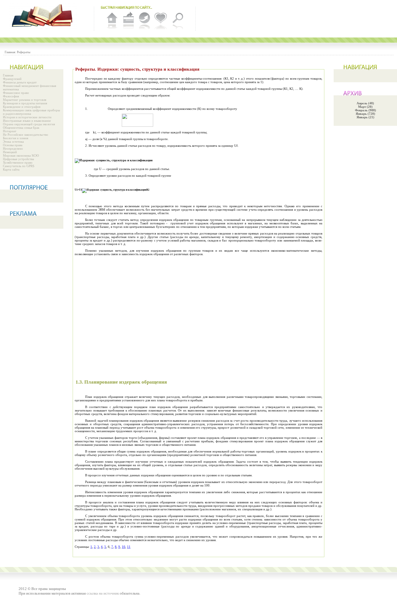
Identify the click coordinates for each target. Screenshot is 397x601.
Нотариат (9, 131)
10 (123, 546)
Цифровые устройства (18, 159)
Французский (12, 79)
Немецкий (10, 152)
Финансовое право (16, 92)
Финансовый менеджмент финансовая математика (29, 87)
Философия (11, 96)
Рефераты (23, 52)
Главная (8, 75)
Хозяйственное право (18, 162)
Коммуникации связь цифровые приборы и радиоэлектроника (31, 111)
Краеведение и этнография (21, 106)
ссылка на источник (103, 593)
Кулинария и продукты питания (25, 103)
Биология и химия (15, 138)
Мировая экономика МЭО (21, 155)
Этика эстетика (13, 141)
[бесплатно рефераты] (44, 16)
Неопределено (13, 148)
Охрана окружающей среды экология (29, 124)
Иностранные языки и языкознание (27, 120)
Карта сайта (11, 169)
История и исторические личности (27, 117)
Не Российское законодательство (25, 134)
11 (128, 546)
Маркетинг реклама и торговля (24, 99)
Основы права (12, 145)
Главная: (10, 52)
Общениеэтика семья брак (21, 127)
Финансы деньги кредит (20, 82)
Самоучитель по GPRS (18, 166)
